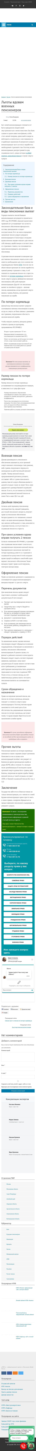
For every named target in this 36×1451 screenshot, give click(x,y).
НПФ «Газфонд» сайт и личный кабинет (24, 1337)
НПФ (4, 43)
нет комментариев (26, 120)
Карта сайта (26, 1442)
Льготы (8, 97)
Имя (3, 1065)
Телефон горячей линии (10, 35)
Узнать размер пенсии (9, 1392)
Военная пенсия (9, 179)
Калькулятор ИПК (7, 1424)
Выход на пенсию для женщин (12, 1389)
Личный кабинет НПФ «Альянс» (25, 1300)
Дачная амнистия (7, 1395)
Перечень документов (14, 192)
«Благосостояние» (15, 71)
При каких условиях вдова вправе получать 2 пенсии (18, 185)
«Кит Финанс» (14, 66)
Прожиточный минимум (10, 39)
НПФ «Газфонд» (6, 1408)
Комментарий (5, 1050)
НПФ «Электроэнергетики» (11, 1405)
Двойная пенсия (9, 181)
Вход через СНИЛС (27, 2)
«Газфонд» (12, 88)
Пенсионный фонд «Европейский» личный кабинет (25, 1313)
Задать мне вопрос (18, 430)
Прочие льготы (9, 199)
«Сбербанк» (13, 63)
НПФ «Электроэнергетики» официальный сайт (23, 1325)
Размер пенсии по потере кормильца (18, 176)
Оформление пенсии (11, 189)
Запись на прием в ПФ (10, 32)
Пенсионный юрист (15, 2)
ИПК (20, 265)
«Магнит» (12, 83)
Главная (3, 97)
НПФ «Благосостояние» (9, 1411)
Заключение (8, 202)
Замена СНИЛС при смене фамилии (13, 1421)
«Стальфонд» (13, 77)
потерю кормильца (16, 276)
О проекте (7, 2)
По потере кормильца (11, 174)
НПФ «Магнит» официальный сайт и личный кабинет (24, 1288)
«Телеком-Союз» (14, 80)
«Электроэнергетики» (16, 91)
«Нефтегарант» (14, 86)
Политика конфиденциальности (13, 1442)
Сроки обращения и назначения (17, 196)
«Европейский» (14, 94)
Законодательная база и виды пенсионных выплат (14, 170)
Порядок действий (12, 194)
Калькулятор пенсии (9, 28)
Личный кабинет (11, 24)
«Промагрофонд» (15, 74)
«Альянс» (12, 69)
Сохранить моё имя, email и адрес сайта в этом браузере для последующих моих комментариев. (16, 1085)
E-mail (3, 1073)
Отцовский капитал (8, 1384)
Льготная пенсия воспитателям (21, 1026)
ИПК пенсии (5, 1386)
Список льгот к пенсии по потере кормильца (18, 1019)
